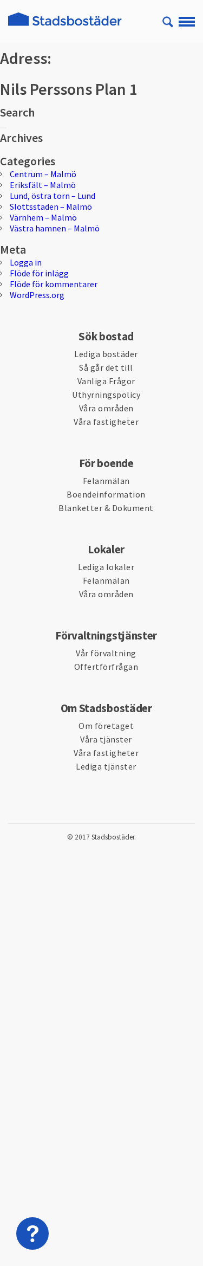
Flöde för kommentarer (53, 284)
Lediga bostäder (106, 354)
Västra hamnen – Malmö (55, 228)
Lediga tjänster (106, 766)
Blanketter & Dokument (106, 508)
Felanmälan (106, 481)
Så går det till (106, 367)
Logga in (26, 262)
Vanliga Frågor (106, 381)
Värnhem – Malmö (43, 217)
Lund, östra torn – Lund (52, 195)
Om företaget (106, 726)
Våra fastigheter (106, 422)
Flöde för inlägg (39, 273)
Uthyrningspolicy (106, 394)
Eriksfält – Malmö (43, 184)
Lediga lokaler (106, 567)
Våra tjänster (106, 739)
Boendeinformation (106, 494)
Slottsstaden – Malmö (51, 206)
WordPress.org (37, 294)
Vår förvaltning (106, 653)
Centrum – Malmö (43, 174)
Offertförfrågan (106, 666)
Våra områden (106, 408)
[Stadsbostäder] (65, 26)
